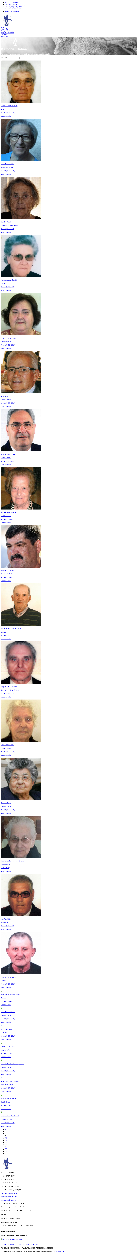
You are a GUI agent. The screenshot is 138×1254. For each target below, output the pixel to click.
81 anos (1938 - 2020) (8, 926)
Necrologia (4, 36)
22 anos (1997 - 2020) (8, 1001)
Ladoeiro (4, 632)
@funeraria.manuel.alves (9, 1196)
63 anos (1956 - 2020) (8, 1123)
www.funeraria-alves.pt (8, 1200)
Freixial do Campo (7, 1084)
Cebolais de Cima (6, 1119)
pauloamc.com (60, 1251)
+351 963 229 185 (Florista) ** (15, 6)
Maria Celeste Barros (7, 745)
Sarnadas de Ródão (7, 167)
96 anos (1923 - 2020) (8, 1053)
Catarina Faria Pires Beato (9, 106)
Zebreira (3, 980)
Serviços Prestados (7, 31)
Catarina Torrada (6, 222)
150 (6, 1140)
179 (6, 1153)
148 (6, 1137)
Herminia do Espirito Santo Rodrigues (13, 861)
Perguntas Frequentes (7, 33)
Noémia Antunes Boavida (9, 280)
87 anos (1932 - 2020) (8, 519)
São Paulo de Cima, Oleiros (9, 690)
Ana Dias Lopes (6, 803)
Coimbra (3, 283)
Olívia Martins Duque (8, 1012)
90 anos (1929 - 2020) (8, 751)
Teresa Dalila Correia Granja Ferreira (12, 1064)
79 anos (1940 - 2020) (8, 1019)
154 (6, 1148)
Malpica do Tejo (6, 1050)
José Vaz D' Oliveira (7, 570)
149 (6, 1139)
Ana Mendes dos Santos (8, 512)
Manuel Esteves (6, 396)
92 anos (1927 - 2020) (8, 287)
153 (6, 1146)
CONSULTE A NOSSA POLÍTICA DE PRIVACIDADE (19, 1244)
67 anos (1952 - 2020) (8, 345)
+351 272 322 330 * (11, 2)
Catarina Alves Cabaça (8, 1046)
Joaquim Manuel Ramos (8, 1098)
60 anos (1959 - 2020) (8, 577)
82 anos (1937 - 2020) (8, 1088)
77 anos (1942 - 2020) (8, 1071)
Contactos (4, 34)
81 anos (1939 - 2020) (8, 403)
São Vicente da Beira (7, 574)
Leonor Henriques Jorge (8, 338)
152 (6, 1144)
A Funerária (4, 29)
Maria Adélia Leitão (7, 164)
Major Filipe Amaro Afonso (9, 1081)
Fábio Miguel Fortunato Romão (11, 994)
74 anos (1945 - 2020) (8, 171)
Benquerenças (5, 864)
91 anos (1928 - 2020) (8, 810)
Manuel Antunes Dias (8, 454)
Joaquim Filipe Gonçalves (9, 687)
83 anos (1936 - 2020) (8, 461)
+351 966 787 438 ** (12, 4)
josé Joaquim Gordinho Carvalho (11, 628)
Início (2, 27)
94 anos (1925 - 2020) (8, 229)
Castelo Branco (6, 341)
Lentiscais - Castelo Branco (9, 225)
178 (6, 1151)
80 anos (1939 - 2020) (8, 1105)
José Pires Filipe (6, 919)
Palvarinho (4, 922)
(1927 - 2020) (5, 868)
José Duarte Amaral (7, 1029)
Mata (2, 109)
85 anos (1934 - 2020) (8, 112)
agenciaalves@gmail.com (13, 8)
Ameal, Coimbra (6, 748)
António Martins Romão (8, 977)
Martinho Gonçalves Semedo (10, 1116)
